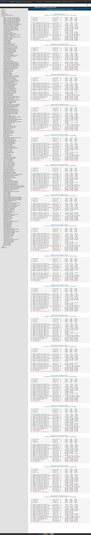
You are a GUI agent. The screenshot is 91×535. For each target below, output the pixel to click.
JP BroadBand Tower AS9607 (9, 146)
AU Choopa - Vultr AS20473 (9, 35)
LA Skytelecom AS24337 (8, 170)
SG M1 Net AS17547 (7, 213)
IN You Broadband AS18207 (9, 142)
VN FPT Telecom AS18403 (8, 240)
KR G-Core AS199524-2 (8, 160)
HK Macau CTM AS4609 (8, 94)
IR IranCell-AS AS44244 (8, 144)
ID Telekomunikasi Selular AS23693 (10, 112)
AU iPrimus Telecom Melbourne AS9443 (11, 65)
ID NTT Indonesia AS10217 (8, 108)
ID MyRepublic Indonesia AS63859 (10, 106)
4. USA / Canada (4, 14)
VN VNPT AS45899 (7, 243)
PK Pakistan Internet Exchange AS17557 (11, 203)
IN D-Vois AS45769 (7, 124)
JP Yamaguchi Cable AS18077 (9, 157)
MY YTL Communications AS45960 (10, 181)
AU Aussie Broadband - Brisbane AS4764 (11, 34)
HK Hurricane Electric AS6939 (9, 92)
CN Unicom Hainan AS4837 (9, 87)
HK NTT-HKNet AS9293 (8, 95)
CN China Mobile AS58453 (8, 82)
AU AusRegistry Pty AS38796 (9, 33)
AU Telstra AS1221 (7, 57)
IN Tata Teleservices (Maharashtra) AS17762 (12, 137)
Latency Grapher (24, 2)
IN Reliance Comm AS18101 (9, 130)
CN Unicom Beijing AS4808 (8, 86)
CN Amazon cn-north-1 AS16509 (10, 79)
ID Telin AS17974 (6, 114)
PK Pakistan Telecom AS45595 (9, 204)
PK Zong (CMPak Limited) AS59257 (10, 206)
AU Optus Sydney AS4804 (8, 45)
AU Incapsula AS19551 (8, 38)
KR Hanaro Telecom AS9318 (9, 162)
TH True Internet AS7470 (8, 235)
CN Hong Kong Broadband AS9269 (10, 83)
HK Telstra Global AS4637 (8, 98)
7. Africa (3, 246)
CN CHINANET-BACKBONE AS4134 (10, 81)
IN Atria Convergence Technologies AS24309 (12, 119)
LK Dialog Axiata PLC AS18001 (9, 172)
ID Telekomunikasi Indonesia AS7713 (10, 109)
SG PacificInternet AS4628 (8, 215)
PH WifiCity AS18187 (7, 201)
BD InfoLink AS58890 (7, 73)
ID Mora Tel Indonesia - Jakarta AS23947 (11, 104)
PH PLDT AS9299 (6, 192)
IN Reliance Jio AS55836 (8, 132)
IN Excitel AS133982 (7, 125)
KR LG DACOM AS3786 (8, 167)
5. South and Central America (7, 15)
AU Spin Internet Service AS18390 (10, 47)
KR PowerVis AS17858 (8, 168)
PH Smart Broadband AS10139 (9, 200)
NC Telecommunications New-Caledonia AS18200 (13, 185)
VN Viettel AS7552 (7, 244)
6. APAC (2, 16)
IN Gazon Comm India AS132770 (9, 126)
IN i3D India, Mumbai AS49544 (9, 143)
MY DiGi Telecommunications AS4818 (11, 175)
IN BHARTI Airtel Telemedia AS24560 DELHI (12, 121)
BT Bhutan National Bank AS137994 (10, 77)
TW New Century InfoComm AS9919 (10, 239)
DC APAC (57, 2)
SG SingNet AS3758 (7, 219)
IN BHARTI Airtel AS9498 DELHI (9, 120)
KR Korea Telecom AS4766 (8, 164)
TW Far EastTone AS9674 (8, 236)
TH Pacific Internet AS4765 (8, 233)
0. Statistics (3, 9)
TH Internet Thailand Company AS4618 (11, 231)
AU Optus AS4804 (7, 40)
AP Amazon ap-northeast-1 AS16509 (10, 25)
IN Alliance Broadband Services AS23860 (11, 117)
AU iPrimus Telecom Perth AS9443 (10, 66)
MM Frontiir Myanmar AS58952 (9, 173)
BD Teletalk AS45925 (7, 74)
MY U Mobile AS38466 (7, 180)
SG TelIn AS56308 (7, 227)
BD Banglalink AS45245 (8, 71)
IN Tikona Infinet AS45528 (8, 138)
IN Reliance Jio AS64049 (8, 133)
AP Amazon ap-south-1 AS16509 (10, 27)
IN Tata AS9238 (6, 136)
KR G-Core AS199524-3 (8, 161)
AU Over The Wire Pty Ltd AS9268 (10, 46)
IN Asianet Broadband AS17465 (9, 118)
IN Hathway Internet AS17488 (9, 127)
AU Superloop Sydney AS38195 (9, 50)
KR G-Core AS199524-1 (8, 159)
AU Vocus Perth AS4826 (8, 61)
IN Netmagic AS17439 (7, 128)
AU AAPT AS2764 (7, 31)
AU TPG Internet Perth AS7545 (9, 56)
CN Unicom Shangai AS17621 (9, 89)
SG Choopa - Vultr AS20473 (9, 208)
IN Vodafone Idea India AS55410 (9, 140)
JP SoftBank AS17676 (7, 154)
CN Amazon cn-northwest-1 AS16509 (10, 80)
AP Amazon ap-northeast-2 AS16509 (10, 26)
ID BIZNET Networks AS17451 (9, 101)
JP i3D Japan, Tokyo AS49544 (9, 158)
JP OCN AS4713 (6, 153)
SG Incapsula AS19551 (8, 211)
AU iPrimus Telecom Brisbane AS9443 (11, 64)
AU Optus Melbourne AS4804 (9, 43)
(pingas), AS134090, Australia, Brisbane (11, 17)
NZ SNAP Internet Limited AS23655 (10, 189)
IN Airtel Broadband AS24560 (9, 116)
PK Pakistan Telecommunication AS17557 (11, 205)
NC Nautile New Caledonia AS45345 (10, 184)
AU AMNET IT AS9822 (7, 32)
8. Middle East (4, 247)
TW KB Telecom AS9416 (8, 238)
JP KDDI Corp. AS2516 (8, 150)
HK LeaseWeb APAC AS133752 (9, 93)
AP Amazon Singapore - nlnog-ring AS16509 (12, 24)
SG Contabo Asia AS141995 (9, 209)
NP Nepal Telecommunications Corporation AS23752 (14, 187)
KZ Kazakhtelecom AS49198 (9, 169)
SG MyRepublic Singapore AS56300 (10, 214)
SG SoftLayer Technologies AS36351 (10, 221)
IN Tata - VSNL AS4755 (8, 135)
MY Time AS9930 (6, 179)
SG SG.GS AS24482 (7, 216)
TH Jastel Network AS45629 (9, 232)
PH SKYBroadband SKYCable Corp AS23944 (12, 197)
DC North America (48, 2)
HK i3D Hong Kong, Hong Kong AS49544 (11, 100)
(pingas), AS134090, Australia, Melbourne (11, 18)
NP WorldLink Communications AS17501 (11, 188)
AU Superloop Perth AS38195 (9, 49)
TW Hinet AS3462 (6, 237)
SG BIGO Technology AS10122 (9, 207)
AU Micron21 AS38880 (8, 39)
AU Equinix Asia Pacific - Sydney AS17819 (12, 37)
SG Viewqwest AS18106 (8, 228)
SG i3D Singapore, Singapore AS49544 (11, 229)
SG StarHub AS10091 (7, 222)
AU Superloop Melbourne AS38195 (10, 48)
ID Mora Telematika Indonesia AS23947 (11, 105)
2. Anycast (3, 11)
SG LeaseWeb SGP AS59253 (9, 212)
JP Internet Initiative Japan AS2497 (10, 148)
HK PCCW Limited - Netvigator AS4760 (11, 96)
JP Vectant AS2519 (7, 156)
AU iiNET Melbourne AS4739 (9, 69)
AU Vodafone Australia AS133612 (10, 62)
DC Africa (64, 2)
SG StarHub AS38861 (7, 223)
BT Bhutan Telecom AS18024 (9, 78)
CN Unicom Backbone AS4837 (9, 85)
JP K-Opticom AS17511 (8, 149)
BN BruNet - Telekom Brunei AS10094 (11, 75)
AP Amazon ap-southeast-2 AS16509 (10, 30)
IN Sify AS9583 (6, 134)
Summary (72, 2)
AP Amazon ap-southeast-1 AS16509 (10, 29)
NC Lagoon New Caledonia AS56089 (10, 182)
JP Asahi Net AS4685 (7, 145)
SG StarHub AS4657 (7, 224)
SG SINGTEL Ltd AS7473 (8, 217)
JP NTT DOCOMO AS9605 (8, 152)
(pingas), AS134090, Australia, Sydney (11, 22)
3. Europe (3, 13)
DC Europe (38, 2)
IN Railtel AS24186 (7, 129)
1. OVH (2, 10)
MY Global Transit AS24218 (8, 176)
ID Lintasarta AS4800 (7, 103)
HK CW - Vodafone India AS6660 (9, 90)
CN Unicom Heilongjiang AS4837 (10, 88)
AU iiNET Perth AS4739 (8, 70)
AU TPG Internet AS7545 (8, 53)
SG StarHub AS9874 (7, 225)
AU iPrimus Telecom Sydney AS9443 (10, 67)
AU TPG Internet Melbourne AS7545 (10, 55)
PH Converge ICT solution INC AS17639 (11, 191)
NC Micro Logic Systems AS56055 (10, 183)
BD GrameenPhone (7, 72)
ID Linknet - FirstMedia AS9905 (9, 102)
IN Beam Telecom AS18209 (8, 122)
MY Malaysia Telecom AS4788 (9, 177)
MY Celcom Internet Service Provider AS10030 (12, 174)
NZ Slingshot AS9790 (7, 190)
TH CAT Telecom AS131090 (9, 230)
